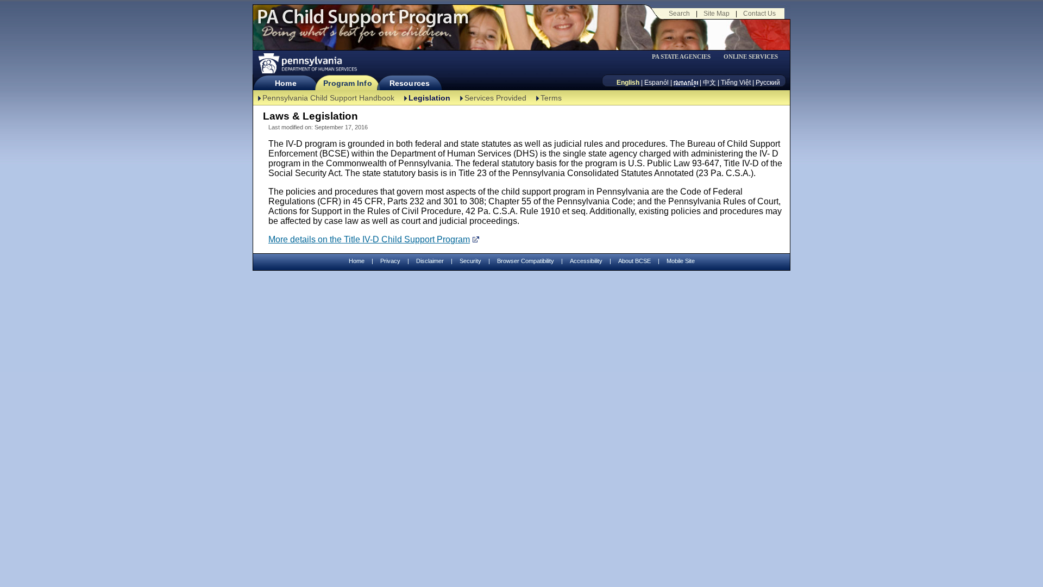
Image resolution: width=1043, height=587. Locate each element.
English (628, 82)
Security (470, 261)
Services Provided (495, 97)
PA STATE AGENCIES (681, 57)
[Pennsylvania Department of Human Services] (307, 63)
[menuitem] (685, 57)
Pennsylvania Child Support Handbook (328, 97)
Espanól (656, 82)
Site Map (716, 13)
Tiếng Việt (736, 82)
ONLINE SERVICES (751, 57)
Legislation (429, 97)
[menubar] (685, 57)
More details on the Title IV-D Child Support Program (369, 239)
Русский (768, 82)
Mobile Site (681, 261)
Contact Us (759, 13)
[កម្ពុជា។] (686, 82)
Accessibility (586, 261)
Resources (409, 83)
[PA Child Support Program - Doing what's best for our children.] (363, 23)
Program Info (347, 83)
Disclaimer (430, 261)
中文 (709, 82)
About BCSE (634, 261)
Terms (551, 97)
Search (679, 13)
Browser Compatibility (525, 261)
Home (285, 83)
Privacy (390, 261)
